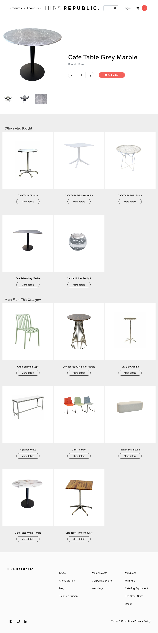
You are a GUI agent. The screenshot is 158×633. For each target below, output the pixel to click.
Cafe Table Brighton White (79, 195)
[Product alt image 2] (41, 98)
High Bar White (28, 449)
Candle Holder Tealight (79, 278)
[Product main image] (33, 57)
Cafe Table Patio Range (130, 195)
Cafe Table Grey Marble (27, 278)
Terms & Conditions (122, 621)
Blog (61, 588)
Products (16, 8)
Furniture (130, 580)
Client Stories (67, 580)
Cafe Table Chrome (28, 195)
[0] (137, 8)
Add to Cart (113, 75)
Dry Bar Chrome (130, 366)
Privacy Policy (142, 621)
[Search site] (115, 8)
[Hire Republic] (72, 8)
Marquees (130, 572)
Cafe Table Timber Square (79, 532)
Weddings (97, 588)
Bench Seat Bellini (130, 449)
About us (33, 8)
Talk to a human (68, 596)
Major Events (99, 572)
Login (127, 8)
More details (28, 201)
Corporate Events (102, 580)
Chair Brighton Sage (28, 366)
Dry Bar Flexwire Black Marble (79, 366)
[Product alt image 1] (25, 98)
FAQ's (62, 572)
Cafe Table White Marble (28, 532)
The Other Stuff (134, 596)
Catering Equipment (136, 588)
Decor (128, 603)
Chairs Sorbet (79, 449)
